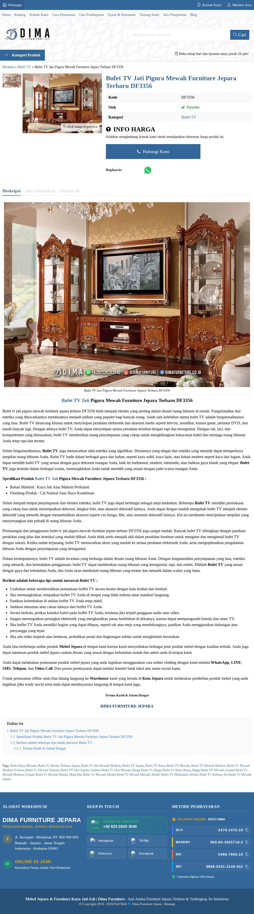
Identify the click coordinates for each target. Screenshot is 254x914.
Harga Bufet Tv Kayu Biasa (172, 770)
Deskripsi (11, 190)
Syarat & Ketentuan (121, 15)
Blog (193, 15)
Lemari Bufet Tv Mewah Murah (46, 774)
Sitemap (169, 904)
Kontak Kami (39, 15)
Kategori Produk (25, 55)
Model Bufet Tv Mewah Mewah (128, 774)
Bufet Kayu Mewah (23, 765)
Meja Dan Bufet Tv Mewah (87, 774)
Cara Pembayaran (91, 15)
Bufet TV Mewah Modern (208, 765)
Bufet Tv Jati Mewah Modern (101, 765)
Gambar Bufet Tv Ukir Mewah (110, 770)
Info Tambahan (40, 190)
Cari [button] (241, 34)
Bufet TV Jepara (133, 765)
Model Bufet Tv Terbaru (206, 774)
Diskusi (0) (70, 190)
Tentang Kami (149, 15)
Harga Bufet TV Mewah (208, 770)
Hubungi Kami (156, 151)
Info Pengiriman (174, 15)
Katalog (20, 15)
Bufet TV (188, 117)
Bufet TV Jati (75, 400)
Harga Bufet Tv (142, 770)
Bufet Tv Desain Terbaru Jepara (59, 765)
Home (6, 15)
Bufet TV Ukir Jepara (75, 770)
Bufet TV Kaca (155, 765)
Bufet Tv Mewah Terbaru (42, 770)
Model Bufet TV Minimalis (170, 774)
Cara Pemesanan (63, 15)
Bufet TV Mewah (178, 765)
